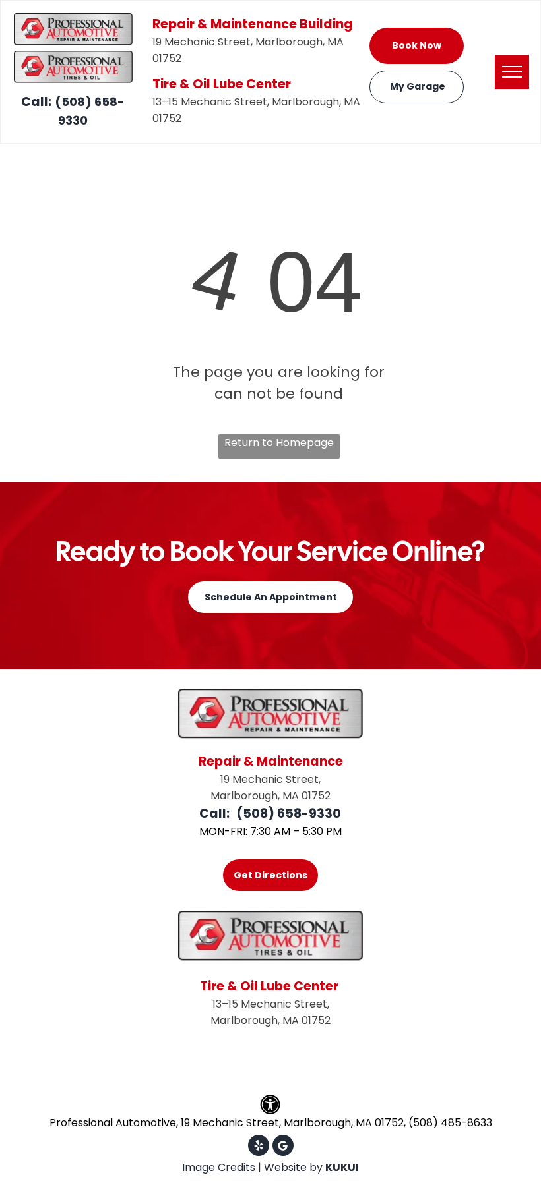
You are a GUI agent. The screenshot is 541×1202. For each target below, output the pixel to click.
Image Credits (218, 1167)
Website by (293, 1167)
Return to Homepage (279, 442)
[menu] (512, 72)
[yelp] (258, 1147)
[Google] (283, 1147)
